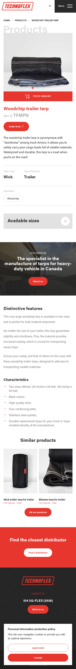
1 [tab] (33, 88)
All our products (38, 512)
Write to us (38, 610)
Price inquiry (42, 96)
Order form (15, 127)
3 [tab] (43, 87)
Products (21, 21)
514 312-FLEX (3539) (38, 601)
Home (7, 21)
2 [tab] (38, 87)
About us (38, 281)
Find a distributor (38, 553)
